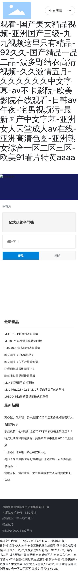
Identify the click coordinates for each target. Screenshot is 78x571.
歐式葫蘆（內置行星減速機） (22, 361)
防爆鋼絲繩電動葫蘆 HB (19, 368)
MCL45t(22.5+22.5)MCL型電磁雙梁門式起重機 (34, 389)
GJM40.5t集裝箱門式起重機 (22, 347)
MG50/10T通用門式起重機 (21, 334)
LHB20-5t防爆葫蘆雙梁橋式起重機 (26, 396)
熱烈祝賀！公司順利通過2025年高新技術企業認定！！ (38, 431)
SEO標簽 (30, 512)
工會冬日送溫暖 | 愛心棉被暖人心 (25, 452)
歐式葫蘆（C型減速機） (19, 354)
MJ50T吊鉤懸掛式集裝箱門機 (23, 341)
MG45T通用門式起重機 (19, 382)
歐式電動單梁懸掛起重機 (19, 375)
